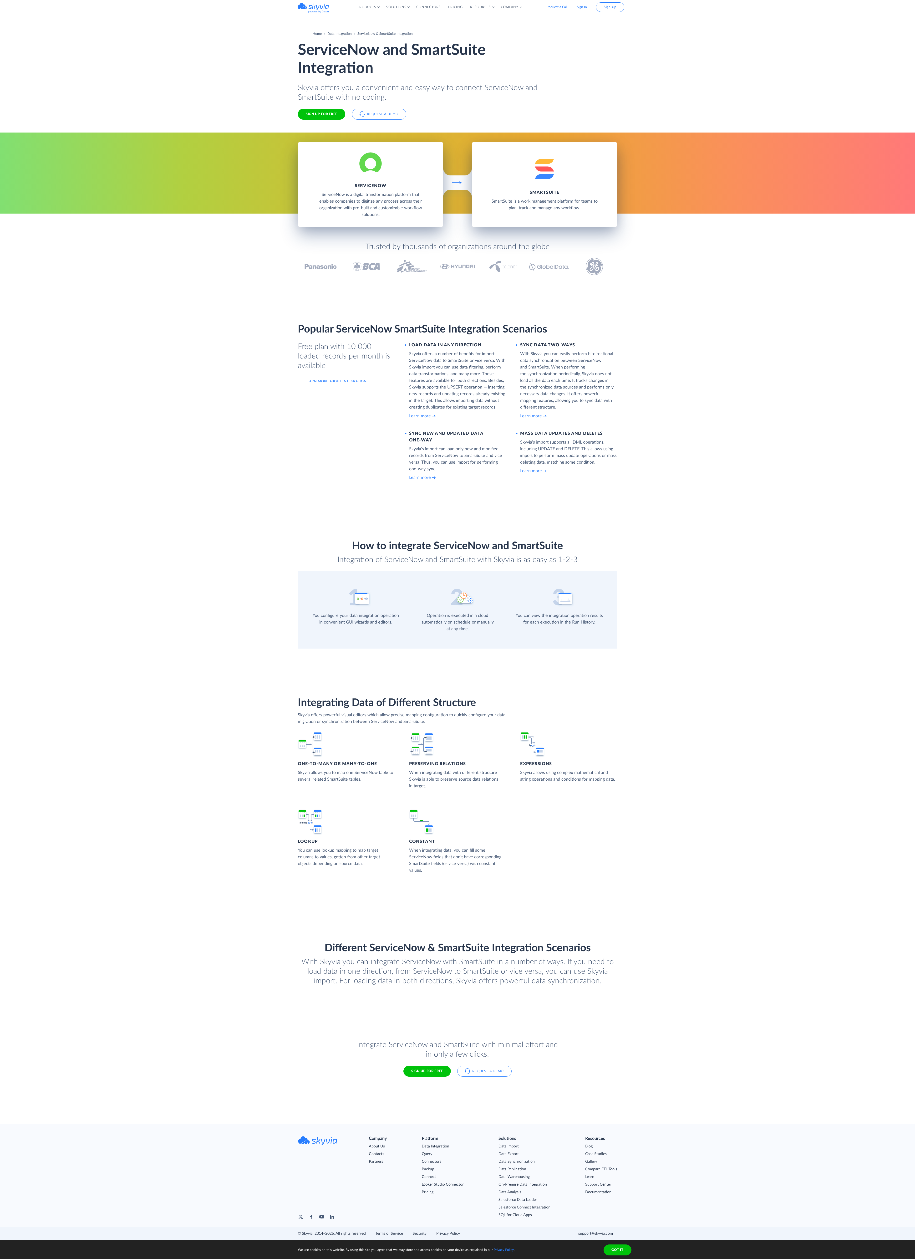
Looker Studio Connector (443, 1184)
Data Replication (512, 1169)
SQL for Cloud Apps (515, 1215)
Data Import (508, 1146)
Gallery (591, 1161)
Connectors (431, 1161)
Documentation (598, 1192)
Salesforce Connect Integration (524, 1207)
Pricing (427, 1192)
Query (427, 1154)
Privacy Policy (448, 1233)
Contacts (376, 1154)
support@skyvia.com (595, 1233)
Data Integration (339, 34)
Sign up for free (427, 1071)
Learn (589, 1177)
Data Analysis (509, 1192)
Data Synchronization (516, 1161)
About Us (377, 1146)
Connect (429, 1177)
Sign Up (610, 7)
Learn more (420, 416)
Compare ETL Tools (601, 1169)
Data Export (508, 1154)
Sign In (582, 7)
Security (420, 1233)
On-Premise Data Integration (522, 1184)
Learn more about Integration (336, 381)
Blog (589, 1146)
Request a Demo (382, 114)
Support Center (598, 1184)
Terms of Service (389, 1233)
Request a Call (557, 7)
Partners (376, 1161)
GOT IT (617, 1250)
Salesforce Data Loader (517, 1200)
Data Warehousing (514, 1177)
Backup (428, 1169)
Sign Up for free (321, 114)
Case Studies (596, 1154)
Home (317, 34)
